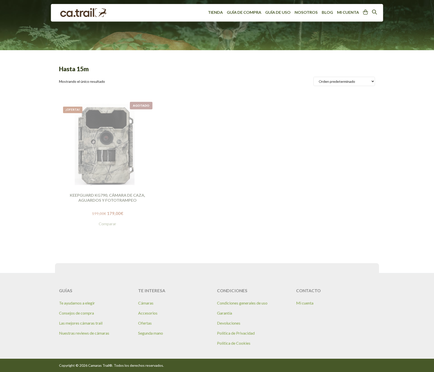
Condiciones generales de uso (242, 303)
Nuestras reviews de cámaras (84, 333)
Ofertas (145, 323)
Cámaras (145, 303)
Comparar (107, 223)
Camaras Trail (83, 12)
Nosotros (306, 12)
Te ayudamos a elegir (77, 303)
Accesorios (147, 313)
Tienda (215, 12)
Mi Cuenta (348, 12)
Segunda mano (150, 333)
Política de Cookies (233, 343)
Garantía (224, 313)
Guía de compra (244, 12)
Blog (327, 12)
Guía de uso (278, 12)
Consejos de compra (76, 313)
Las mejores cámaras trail (80, 323)
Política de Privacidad (236, 333)
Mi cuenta (304, 303)
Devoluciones (228, 323)
